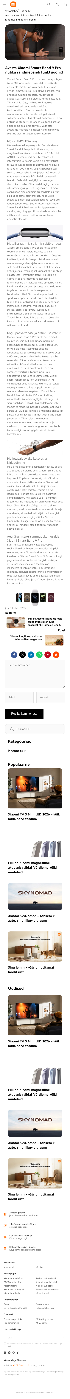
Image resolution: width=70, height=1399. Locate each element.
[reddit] (56, 654)
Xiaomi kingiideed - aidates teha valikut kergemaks (26, 638)
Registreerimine (11, 1323)
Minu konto (42, 1323)
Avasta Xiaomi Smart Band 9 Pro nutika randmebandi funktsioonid (28, 17)
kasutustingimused (11, 1374)
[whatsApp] (39, 654)
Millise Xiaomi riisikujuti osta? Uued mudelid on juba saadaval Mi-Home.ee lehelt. (45, 621)
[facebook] (14, 654)
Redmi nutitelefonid (46, 1278)
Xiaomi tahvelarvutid (46, 1282)
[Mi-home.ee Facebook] (5, 1353)
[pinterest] (47, 654)
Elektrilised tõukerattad (47, 1289)
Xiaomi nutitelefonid (14, 1278)
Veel (9, 1346)
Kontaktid (9, 1267)
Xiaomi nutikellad (12, 1293)
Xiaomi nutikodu (44, 1286)
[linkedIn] (31, 654)
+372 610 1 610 (21, 1365)
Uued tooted (42, 1293)
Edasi (61, 630)
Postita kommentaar (24, 713)
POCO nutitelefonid (13, 1282)
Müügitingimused (45, 1319)
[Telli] (63, 1338)
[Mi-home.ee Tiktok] (18, 1353)
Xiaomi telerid (11, 1286)
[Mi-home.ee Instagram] (13, 1353)
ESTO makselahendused (15, 1308)
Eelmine (10, 612)
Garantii (8, 1304)
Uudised (24, 11)
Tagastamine (42, 1304)
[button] (5, 4)
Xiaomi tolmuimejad (14, 1289)
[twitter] (22, 654)
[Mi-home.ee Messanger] (9, 1353)
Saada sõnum (37, 1365)
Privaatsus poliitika (13, 1319)
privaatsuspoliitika (54, 1372)
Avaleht (12, 11)
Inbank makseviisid (45, 1308)
